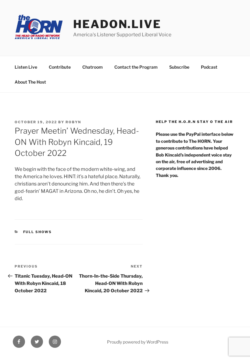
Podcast (209, 67)
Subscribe (179, 67)
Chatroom (92, 67)
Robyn (73, 122)
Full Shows (37, 232)
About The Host (30, 82)
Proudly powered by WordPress (137, 341)
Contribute (60, 67)
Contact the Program (136, 67)
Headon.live (117, 24)
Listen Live (26, 67)
